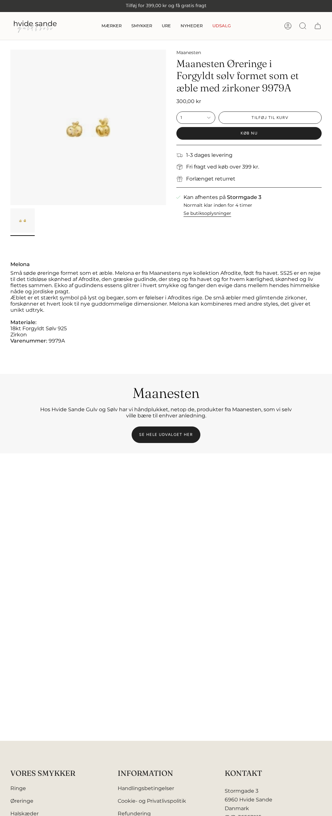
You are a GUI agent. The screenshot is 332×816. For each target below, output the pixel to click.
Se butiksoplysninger (207, 213)
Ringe (18, 788)
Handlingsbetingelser (146, 788)
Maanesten (188, 52)
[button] (111, 26)
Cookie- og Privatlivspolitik (152, 801)
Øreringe (21, 801)
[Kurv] (317, 25)
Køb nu (249, 133)
